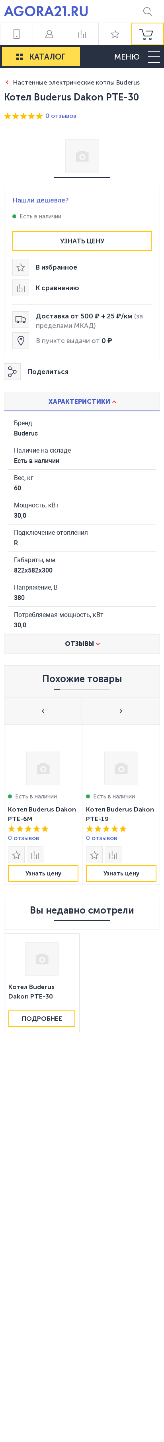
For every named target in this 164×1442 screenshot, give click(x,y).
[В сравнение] (35, 854)
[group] (147, 34)
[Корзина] (147, 34)
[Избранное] (114, 34)
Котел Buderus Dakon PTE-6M (42, 814)
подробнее (42, 1018)
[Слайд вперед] (121, 711)
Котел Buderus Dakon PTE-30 (31, 991)
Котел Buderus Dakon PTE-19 (120, 814)
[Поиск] (147, 11)
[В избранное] (16, 854)
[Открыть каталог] (19, 57)
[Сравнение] (82, 34)
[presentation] (43, 805)
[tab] (82, 401)
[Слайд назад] (43, 711)
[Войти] (49, 34)
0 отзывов (60, 116)
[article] (43, 805)
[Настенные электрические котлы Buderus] (7, 82)
